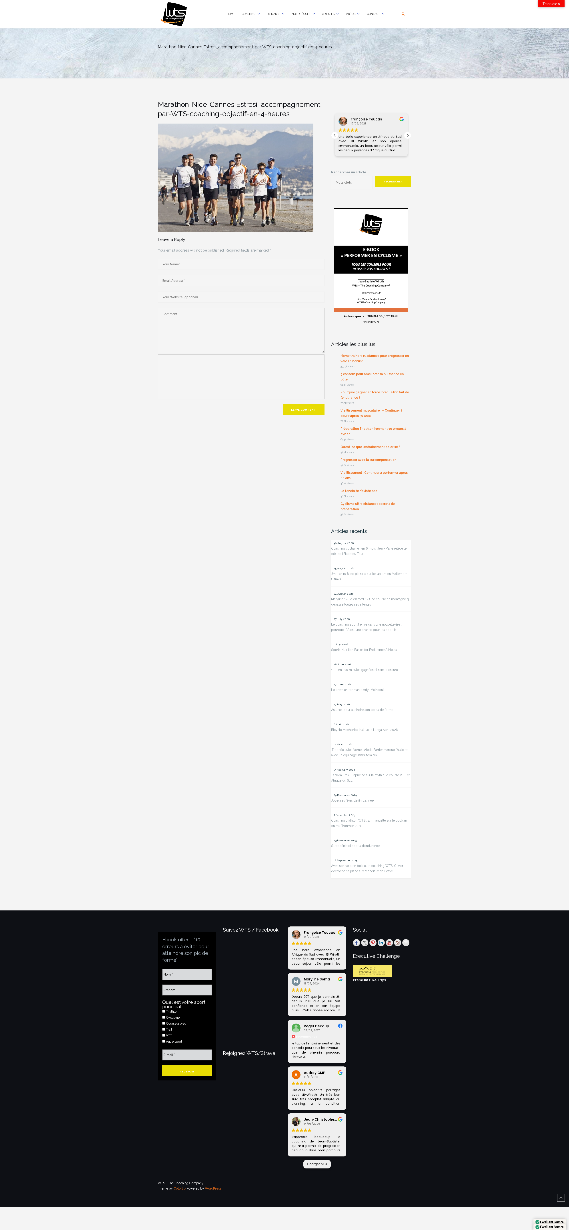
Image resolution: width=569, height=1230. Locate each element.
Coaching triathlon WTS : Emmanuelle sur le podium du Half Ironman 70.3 (369, 823)
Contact (373, 14)
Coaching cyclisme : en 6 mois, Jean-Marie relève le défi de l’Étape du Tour (369, 551)
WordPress (213, 1188)
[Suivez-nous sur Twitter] (364, 942)
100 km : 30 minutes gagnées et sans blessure (364, 670)
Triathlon (171, 1011)
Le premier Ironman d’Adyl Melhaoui (357, 690)
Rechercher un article (348, 172)
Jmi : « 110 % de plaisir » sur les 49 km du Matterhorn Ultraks (369, 576)
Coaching (248, 14)
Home (230, 14)
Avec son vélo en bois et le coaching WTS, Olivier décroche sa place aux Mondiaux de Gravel (367, 868)
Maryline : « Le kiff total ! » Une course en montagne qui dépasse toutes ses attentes (371, 601)
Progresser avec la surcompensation (368, 460)
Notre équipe (301, 14)
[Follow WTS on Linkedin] (381, 942)
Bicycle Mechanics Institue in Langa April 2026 (364, 730)
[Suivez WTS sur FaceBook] (356, 942)
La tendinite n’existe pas (359, 491)
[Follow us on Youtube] (389, 942)
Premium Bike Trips (369, 980)
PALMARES (273, 14)
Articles (328, 14)
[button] (407, 135)
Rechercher (393, 181)
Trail (168, 1029)
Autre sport (173, 1041)
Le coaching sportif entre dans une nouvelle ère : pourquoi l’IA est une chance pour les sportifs (366, 627)
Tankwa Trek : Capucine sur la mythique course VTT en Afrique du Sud (371, 777)
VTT (168, 1035)
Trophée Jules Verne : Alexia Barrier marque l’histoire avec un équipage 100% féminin (369, 752)
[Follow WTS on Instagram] (397, 942)
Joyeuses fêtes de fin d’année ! (353, 800)
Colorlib (180, 1188)
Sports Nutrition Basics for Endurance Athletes (364, 650)
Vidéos (350, 14)
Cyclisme (172, 1017)
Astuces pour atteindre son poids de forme (362, 710)
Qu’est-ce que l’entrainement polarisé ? (370, 447)
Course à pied (175, 1023)
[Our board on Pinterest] (373, 942)
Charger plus (317, 1164)
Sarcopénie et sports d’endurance (355, 846)
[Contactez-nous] (405, 942)
